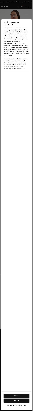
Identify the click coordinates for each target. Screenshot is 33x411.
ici (24, 69)
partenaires (17, 47)
